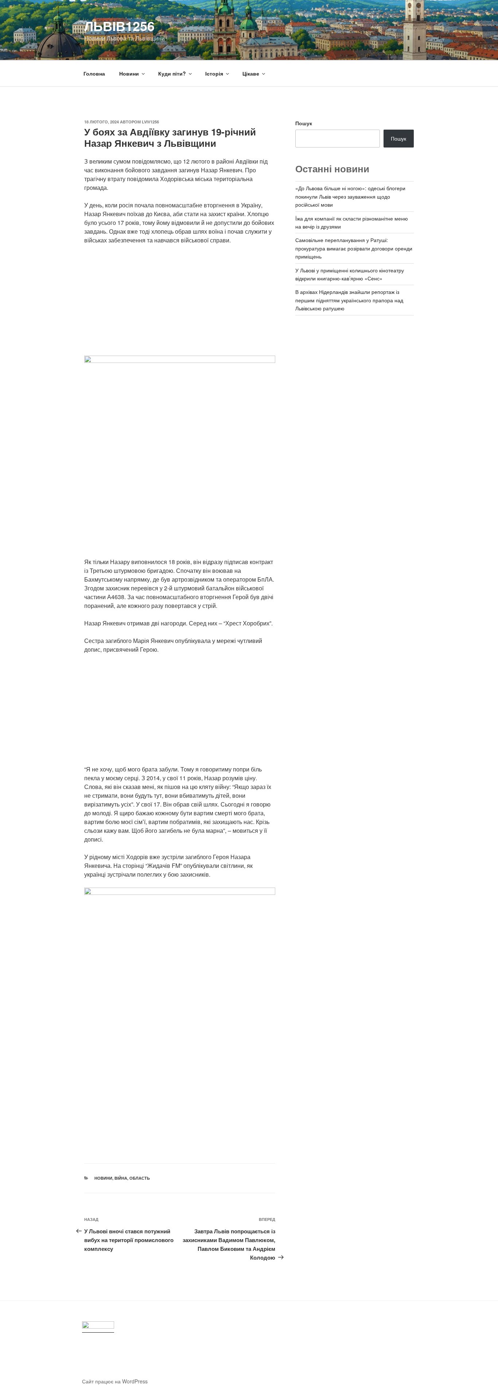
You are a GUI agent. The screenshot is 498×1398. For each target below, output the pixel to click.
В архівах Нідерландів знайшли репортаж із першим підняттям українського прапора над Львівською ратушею (349, 300)
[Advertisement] (179, 304)
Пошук (303, 123)
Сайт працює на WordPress (115, 1381)
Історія (214, 73)
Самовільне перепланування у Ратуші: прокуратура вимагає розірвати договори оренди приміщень (353, 248)
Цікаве (250, 73)
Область (139, 1178)
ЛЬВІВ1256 (119, 25)
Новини (129, 73)
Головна (94, 73)
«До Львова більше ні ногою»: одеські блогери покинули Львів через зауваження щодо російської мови (350, 196)
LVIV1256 (150, 122)
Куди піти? (172, 73)
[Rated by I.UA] (98, 1327)
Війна (120, 1178)
